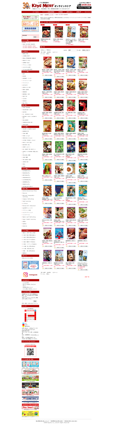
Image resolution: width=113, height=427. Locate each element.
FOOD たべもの (26, 135)
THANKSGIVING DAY (28, 122)
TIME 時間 (25, 133)
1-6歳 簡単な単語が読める (29, 237)
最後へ (47, 53)
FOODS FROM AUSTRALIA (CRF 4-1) (59, 242)
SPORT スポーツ (26, 147)
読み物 (24, 76)
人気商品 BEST (26, 55)
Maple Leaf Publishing (29, 217)
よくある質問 (26, 282)
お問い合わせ (69, 12)
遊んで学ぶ (25, 103)
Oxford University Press (30, 190)
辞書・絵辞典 (26, 89)
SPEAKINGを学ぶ (27, 177)
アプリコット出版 (27, 210)
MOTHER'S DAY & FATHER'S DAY (30, 117)
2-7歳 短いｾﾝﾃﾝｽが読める (29, 239)
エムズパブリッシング (28, 212)
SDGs (24, 164)
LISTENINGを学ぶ (27, 179)
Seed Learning (27, 201)
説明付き (43, 50)
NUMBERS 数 (26, 131)
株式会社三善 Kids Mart (71, 421)
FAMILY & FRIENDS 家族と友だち (30, 152)
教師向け (25, 253)
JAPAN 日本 (25, 161)
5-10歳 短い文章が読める (29, 246)
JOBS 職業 (25, 157)
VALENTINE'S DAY (27, 109)
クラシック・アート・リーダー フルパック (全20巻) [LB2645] (83, 264)
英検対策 (25, 91)
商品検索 (24, 35)
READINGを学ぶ (26, 173)
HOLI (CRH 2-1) (46, 175)
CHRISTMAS (25, 124)
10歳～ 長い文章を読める (29, 250)
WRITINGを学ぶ (26, 175)
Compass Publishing (28, 199)
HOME (41, 14)
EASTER (24, 112)
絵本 (24, 73)
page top (87, 276)
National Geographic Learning (28, 196)
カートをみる (36, 12)
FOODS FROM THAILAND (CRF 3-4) (71, 177)
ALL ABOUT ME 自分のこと (29, 149)
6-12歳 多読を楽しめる (28, 248)
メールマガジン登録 (26, 291)
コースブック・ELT (27, 80)
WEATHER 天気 (26, 144)
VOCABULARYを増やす (28, 186)
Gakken (24, 223)
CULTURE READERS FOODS (29, 46)
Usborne (25, 226)
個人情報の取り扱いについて (42, 421)
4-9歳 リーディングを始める (30, 244)
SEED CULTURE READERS (29, 44)
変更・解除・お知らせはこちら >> (30, 303)
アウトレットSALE (27, 64)
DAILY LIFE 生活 (27, 142)
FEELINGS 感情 (26, 155)
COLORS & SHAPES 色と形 (29, 129)
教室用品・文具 (26, 94)
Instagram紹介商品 (27, 69)
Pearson (25, 193)
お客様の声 (78, 12)
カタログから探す (27, 67)
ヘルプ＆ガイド (25, 280)
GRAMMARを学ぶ (26, 182)
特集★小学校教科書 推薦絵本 (29, 58)
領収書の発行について (28, 287)
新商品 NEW (25, 53)
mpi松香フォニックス (28, 208)
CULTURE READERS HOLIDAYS (30, 47)
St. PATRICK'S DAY (28, 114)
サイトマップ (88, 12)
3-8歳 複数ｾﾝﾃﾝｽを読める (29, 241)
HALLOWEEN (25, 120)
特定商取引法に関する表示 (57, 421)
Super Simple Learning (29, 219)
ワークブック (26, 82)
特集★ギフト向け (26, 60)
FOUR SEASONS (26, 107)
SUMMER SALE (26, 62)
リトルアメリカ (26, 214)
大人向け (25, 98)
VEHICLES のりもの (27, 138)
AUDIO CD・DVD (26, 87)
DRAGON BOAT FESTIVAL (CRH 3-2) (82, 199)
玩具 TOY (25, 96)
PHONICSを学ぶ (26, 184)
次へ (44, 53)
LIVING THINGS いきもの (29, 140)
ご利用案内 (60, 12)
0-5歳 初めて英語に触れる (29, 235)
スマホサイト (28, 344)
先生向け (25, 100)
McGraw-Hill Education (29, 205)
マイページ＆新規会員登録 (48, 12)
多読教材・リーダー (26, 42)
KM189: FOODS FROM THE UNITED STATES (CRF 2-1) (59, 71)
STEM (24, 166)
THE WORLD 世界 (27, 159)
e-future (25, 203)
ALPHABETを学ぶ (27, 170)
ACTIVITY (25, 85)
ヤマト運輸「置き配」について (30, 288)
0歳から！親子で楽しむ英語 (29, 232)
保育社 (24, 221)
